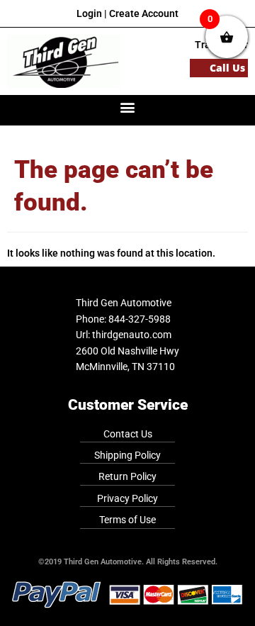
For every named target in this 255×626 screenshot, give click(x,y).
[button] (128, 106)
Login (89, 13)
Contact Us (127, 434)
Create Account (143, 13)
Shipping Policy (127, 455)
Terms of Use (127, 519)
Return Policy (127, 476)
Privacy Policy (127, 498)
